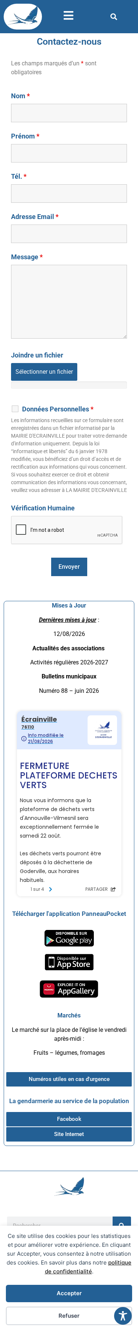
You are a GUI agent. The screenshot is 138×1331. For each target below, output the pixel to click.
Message (27, 257)
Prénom (25, 136)
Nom (20, 96)
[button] (114, 17)
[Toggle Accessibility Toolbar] (122, 1315)
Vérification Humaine (43, 508)
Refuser (69, 1315)
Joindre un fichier (37, 355)
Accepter (69, 1293)
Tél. (18, 176)
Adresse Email (35, 216)
